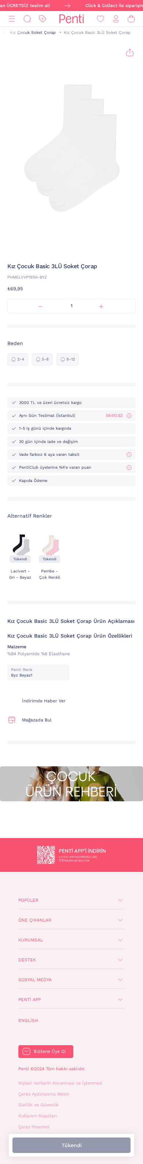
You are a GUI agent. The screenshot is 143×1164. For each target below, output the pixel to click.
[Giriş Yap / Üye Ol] (115, 19)
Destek (27, 959)
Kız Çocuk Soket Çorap (33, 32)
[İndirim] (42, 19)
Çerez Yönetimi (34, 1126)
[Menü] (11, 19)
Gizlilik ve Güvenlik (38, 1104)
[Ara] (27, 19)
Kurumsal (30, 940)
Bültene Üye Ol (50, 1051)
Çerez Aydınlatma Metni (43, 1094)
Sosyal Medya (35, 979)
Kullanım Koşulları (37, 1115)
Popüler (28, 900)
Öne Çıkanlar (34, 920)
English (28, 1020)
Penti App (29, 999)
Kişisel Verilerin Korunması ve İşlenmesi (60, 1083)
